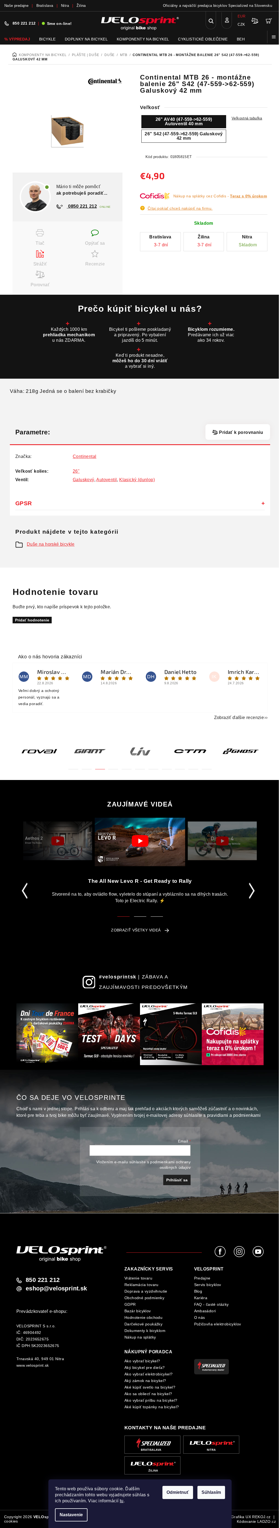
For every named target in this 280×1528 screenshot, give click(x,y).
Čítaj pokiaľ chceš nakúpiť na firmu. (180, 208)
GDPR (130, 1304)
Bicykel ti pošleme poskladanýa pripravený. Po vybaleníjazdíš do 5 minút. (140, 335)
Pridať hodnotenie (32, 620)
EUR (241, 16)
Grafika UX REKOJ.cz (251, 1517)
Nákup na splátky (140, 1337)
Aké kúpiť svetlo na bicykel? (149, 1387)
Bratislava (44, 6)
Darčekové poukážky (143, 1324)
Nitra (65, 6)
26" (76, 471)
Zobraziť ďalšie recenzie (239, 717)
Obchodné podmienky (144, 1298)
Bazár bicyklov (137, 1311)
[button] (73, 765)
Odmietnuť (178, 1492)
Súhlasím (211, 1492)
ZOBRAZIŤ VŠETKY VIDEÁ (136, 930)
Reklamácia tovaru (141, 1284)
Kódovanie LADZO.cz (256, 1521)
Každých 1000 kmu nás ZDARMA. (69, 335)
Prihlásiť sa (177, 1180)
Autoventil (106, 479)
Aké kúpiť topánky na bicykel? (151, 1407)
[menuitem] (17, 39)
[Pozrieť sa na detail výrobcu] (104, 81)
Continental (84, 456)
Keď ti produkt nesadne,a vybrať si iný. (140, 361)
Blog (198, 1291)
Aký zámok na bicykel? (145, 1380)
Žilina (81, 6)
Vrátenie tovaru (138, 1278)
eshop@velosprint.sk (56, 1288)
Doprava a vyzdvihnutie (145, 1291)
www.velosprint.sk (32, 1365)
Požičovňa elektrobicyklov (217, 1324)
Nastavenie (71, 1514)
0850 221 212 (82, 206)
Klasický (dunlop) (137, 479)
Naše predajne (16, 6)
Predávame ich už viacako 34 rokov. (211, 335)
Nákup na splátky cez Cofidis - (220, 196)
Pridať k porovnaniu (241, 432)
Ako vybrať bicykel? (142, 1361)
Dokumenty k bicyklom (144, 1330)
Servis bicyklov (207, 1284)
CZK (241, 24)
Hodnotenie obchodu (143, 1317)
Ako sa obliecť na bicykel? (148, 1394)
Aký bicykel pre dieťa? (144, 1367)
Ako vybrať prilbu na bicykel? (150, 1400)
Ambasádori (205, 1311)
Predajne (202, 1278)
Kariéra (201, 1298)
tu (122, 1500)
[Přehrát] (57, 840)
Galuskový (83, 479)
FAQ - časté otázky (211, 1304)
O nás (199, 1317)
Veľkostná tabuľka (247, 118)
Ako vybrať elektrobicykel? (148, 1374)
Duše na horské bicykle (51, 544)
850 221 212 (24, 23)
